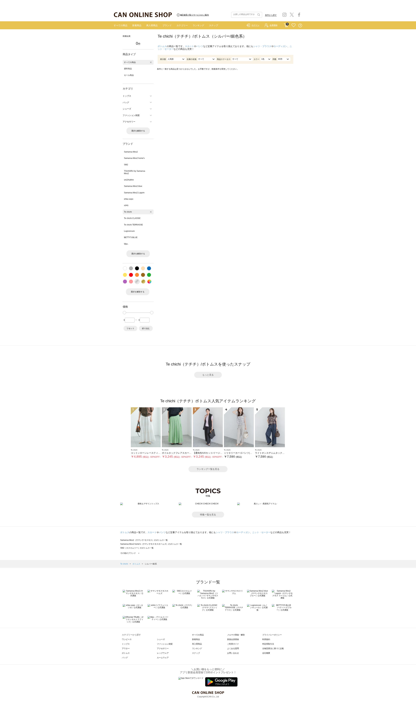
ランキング (198, 25)
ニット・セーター (261, 532)
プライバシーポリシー (272, 635)
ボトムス (162, 46)
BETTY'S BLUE (130, 237)
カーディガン (280, 46)
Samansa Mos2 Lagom (134, 193)
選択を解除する (138, 131)
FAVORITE (294, 25)
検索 (258, 14)
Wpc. (126, 244)
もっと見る (208, 374)
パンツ (199, 46)
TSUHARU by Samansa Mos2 (134, 172)
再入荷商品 (152, 25)
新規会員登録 (233, 639)
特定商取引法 (268, 644)
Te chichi (128, 212)
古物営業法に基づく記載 (273, 648)
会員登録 (273, 25)
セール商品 (129, 75)
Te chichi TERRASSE (133, 225)
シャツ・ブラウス (262, 46)
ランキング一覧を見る (208, 469)
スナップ (213, 25)
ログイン (255, 25)
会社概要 (266, 653)
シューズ (161, 639)
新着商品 (136, 25)
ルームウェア (163, 657)
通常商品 (128, 69)
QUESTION (300, 25)
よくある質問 (233, 648)
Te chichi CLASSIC (132, 218)
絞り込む (146, 328)
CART (286, 24)
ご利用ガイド (233, 644)
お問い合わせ (233, 653)
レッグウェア (163, 653)
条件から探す (271, 15)
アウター (126, 648)
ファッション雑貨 (165, 644)
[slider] (124, 312)
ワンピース (127, 639)
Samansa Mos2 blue (133, 186)
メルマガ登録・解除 (236, 635)
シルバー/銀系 (151, 564)
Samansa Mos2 (131, 152)
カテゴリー (182, 25)
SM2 (126, 165)
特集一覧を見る (208, 514)
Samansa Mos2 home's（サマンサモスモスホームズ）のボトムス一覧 (151, 544)
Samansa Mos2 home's (134, 158)
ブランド (167, 25)
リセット (130, 328)
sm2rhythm (129, 180)
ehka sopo (128, 199)
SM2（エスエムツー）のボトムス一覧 (137, 548)
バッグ (125, 657)
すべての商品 (120, 25)
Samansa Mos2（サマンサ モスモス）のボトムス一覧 (144, 540)
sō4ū (126, 205)
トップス (126, 644)
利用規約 (266, 639)
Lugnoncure (129, 231)
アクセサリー (163, 648)
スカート (189, 46)
